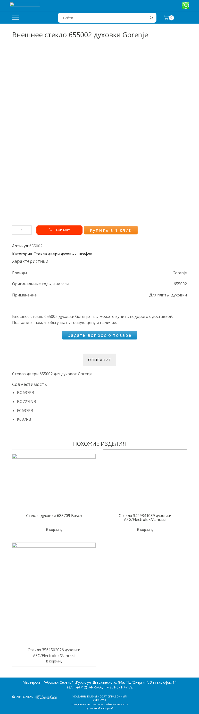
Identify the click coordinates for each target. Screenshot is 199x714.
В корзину (61, 230)
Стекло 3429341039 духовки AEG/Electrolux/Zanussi (145, 518)
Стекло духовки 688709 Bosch (54, 516)
